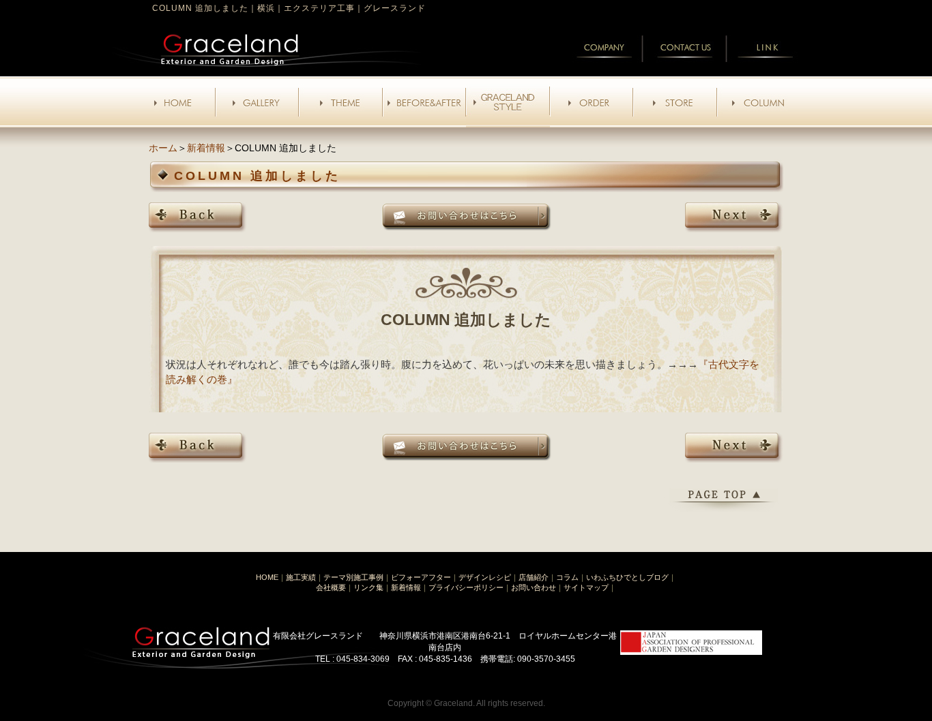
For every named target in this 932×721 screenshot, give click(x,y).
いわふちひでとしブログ (627, 577)
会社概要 (331, 587)
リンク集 (368, 587)
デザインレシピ (484, 577)
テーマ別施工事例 (353, 577)
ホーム (163, 147)
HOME (267, 577)
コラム (567, 577)
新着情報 (206, 147)
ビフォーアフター (421, 577)
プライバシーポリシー (466, 587)
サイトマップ (586, 587)
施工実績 (301, 577)
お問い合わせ (533, 587)
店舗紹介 (534, 577)
